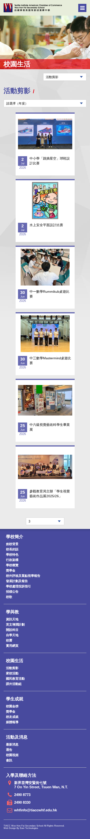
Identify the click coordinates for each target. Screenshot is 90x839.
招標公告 (12, 591)
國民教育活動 (15, 678)
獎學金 (10, 570)
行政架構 (12, 560)
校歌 (9, 597)
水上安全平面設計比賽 (46, 225)
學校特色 (12, 554)
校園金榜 (12, 706)
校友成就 (12, 717)
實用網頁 (12, 645)
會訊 (9, 760)
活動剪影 (12, 668)
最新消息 (12, 744)
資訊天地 (12, 619)
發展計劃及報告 (17, 581)
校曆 (9, 640)
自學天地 (12, 635)
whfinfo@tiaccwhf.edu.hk (35, 810)
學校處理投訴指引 (18, 586)
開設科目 (12, 630)
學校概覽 (12, 565)
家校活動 (12, 673)
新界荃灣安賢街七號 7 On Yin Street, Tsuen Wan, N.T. (41, 785)
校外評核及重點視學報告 (23, 576)
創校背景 (12, 544)
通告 (9, 750)
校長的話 (12, 549)
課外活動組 (14, 684)
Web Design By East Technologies (21, 828)
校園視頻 (12, 755)
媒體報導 (12, 722)
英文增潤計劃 (15, 624)
